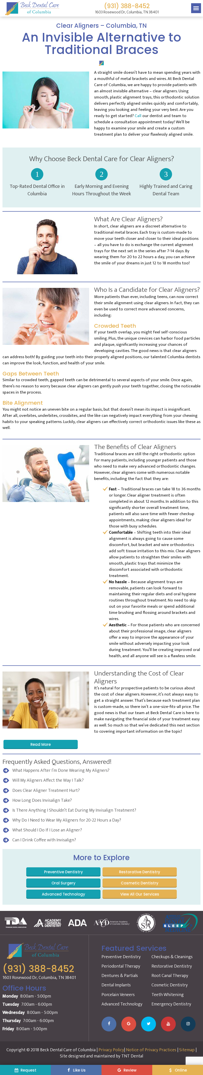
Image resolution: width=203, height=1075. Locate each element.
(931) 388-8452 (127, 6)
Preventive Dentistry (63, 872)
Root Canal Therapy (170, 975)
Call (138, 115)
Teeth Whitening (168, 995)
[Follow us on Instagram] (188, 1024)
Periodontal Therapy (121, 966)
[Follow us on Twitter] (148, 1024)
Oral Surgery (63, 883)
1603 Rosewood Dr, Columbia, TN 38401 (127, 12)
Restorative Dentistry (139, 872)
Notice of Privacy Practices (151, 1050)
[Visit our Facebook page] (109, 1024)
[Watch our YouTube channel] (168, 1024)
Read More (40, 744)
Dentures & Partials (120, 975)
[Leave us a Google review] (128, 1024)
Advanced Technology (63, 894)
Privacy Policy (111, 1050)
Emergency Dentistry (171, 1004)
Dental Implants (116, 985)
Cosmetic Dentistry (139, 883)
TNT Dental (132, 1056)
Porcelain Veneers (118, 995)
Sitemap (187, 1050)
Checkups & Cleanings (172, 957)
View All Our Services (139, 894)
